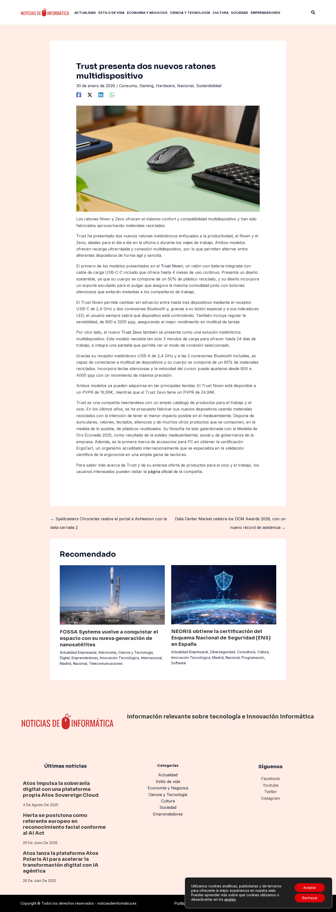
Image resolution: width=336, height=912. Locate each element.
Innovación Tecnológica (119, 658)
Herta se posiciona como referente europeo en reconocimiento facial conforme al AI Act (64, 824)
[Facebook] (78, 94)
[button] (313, 12)
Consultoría (246, 652)
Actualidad (168, 774)
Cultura (263, 652)
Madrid (65, 663)
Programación (253, 657)
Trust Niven (172, 265)
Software (178, 663)
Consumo (128, 85)
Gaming (146, 85)
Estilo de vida (168, 781)
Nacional (185, 85)
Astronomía (107, 652)
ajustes (230, 899)
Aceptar (309, 887)
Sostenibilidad (208, 85)
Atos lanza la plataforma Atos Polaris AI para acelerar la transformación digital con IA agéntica (60, 862)
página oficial (160, 471)
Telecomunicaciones (106, 663)
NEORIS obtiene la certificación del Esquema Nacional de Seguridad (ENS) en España (221, 637)
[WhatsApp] (111, 94)
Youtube (270, 785)
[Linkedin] (100, 94)
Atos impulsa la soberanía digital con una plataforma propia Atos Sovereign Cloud (60, 789)
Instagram (270, 798)
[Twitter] (89, 94)
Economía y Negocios (168, 787)
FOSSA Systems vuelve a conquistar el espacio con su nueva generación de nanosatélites (109, 638)
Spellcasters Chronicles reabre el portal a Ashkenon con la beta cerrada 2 (108, 520)
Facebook (270, 778)
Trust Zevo (131, 332)
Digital (65, 658)
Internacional (151, 658)
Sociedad (167, 807)
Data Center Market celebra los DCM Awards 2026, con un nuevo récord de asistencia (230, 520)
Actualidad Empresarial (78, 652)
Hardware (165, 85)
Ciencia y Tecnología (135, 652)
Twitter (270, 791)
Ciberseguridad (222, 652)
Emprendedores (85, 658)
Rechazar (310, 898)
